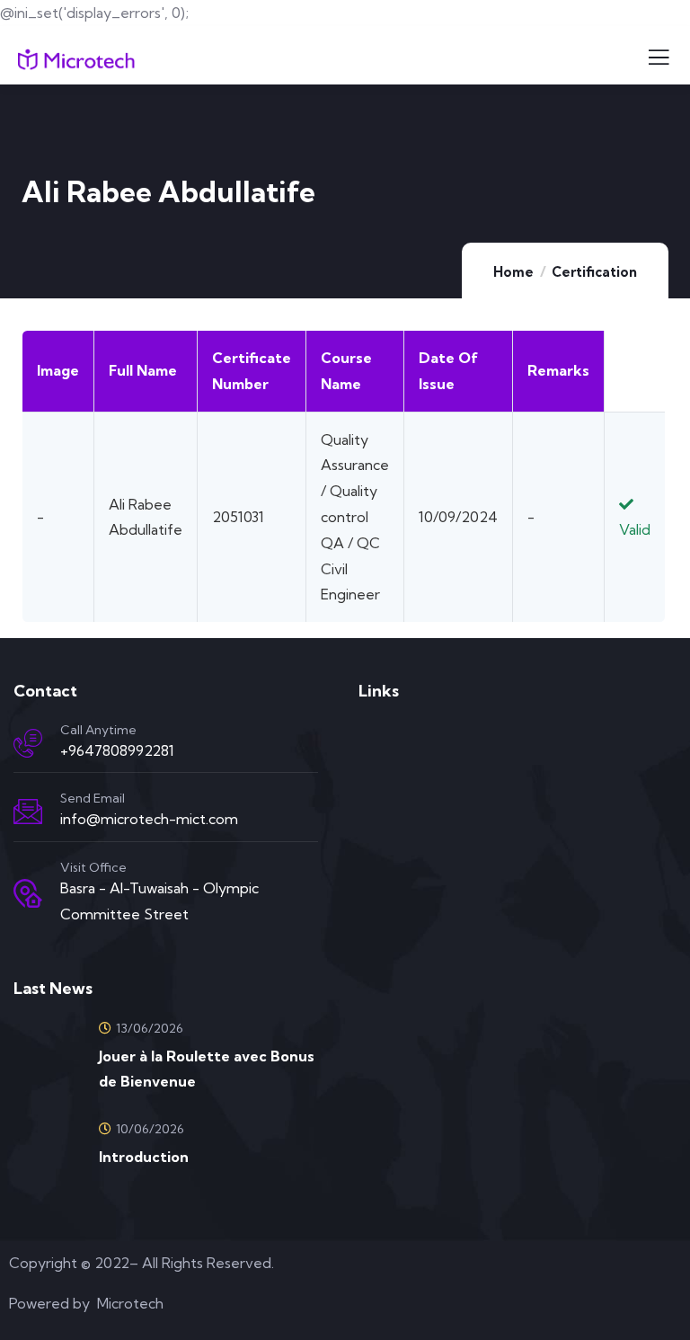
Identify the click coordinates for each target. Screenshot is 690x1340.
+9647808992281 (117, 750)
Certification (594, 271)
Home (513, 271)
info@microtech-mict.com (149, 819)
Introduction (144, 1157)
